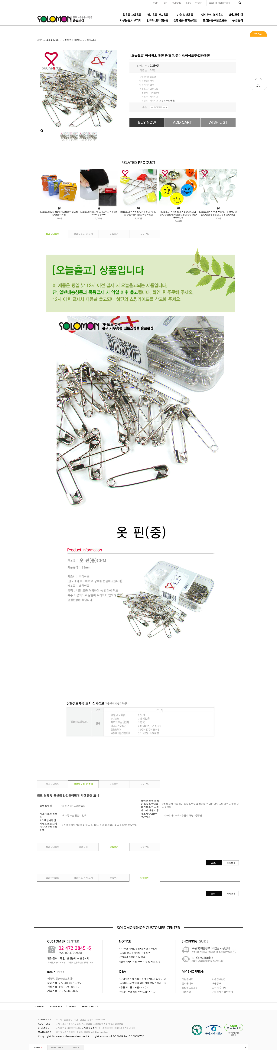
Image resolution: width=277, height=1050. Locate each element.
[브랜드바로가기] (166, 100)
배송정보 (83, 847)
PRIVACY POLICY (90, 1006)
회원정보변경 (219, 979)
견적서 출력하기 (220, 987)
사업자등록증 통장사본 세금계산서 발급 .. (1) (143, 978)
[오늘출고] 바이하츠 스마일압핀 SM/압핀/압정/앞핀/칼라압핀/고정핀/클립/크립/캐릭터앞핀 (178, 215)
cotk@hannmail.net (99, 1032)
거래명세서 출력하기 (222, 991)
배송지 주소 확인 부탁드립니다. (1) (137, 991)
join (165, 3)
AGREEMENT (57, 1006)
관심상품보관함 (190, 987)
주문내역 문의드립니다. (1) (134, 987)
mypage (176, 3)
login (155, 3)
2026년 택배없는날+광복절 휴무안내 (139, 948)
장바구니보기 (188, 983)
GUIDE (72, 1006)
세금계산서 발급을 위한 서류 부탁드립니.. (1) (143, 983)
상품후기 (114, 234)
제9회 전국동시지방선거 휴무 (135, 953)
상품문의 (144, 234)
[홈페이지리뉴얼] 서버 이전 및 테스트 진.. (141, 961)
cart (188, 3)
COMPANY (39, 1006)
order (198, 3)
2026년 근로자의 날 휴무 (132, 957)
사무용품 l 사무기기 (53, 40)
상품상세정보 (52, 234)
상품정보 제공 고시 (83, 234)
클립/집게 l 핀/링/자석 (74, 40)
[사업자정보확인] (89, 1028)
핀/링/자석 (91, 40)
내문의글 (186, 991)
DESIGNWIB (137, 1036)
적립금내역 (187, 979)
